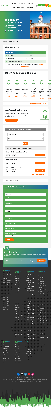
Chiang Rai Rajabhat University (42, 90)
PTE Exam (17, 354)
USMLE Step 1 (17, 358)
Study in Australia (7, 303)
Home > (5, 40)
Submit (9, 239)
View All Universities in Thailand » (38, 103)
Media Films (5, 364)
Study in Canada (6, 301)
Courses (20, 3)
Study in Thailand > (21, 40)
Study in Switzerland (7, 280)
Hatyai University (25, 88)
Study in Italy (6, 286)
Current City (8, 219)
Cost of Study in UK (31, 321)
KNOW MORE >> (11, 120)
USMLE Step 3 (18, 362)
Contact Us (29, 345)
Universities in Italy (19, 298)
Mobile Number (9, 203)
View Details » (9, 95)
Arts (4, 356)
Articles (30, 3)
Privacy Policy (30, 349)
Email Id (7, 197)
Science (4, 354)
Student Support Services (27, 7)
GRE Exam (17, 348)
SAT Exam (17, 350)
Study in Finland (6, 288)
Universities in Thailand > (32, 40)
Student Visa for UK (43, 320)
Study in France (6, 272)
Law (3, 366)
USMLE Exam (17, 356)
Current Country (9, 209)
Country (14, 3)
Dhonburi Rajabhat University (9, 89)
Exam (25, 3)
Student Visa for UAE (43, 337)
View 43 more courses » (38, 174)
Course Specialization (10, 233)
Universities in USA (19, 321)
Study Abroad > (11, 40)
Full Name (7, 192)
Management (6, 346)
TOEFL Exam (17, 352)
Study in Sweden (6, 290)
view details (39, 155)
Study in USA (6, 299)
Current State (8, 214)
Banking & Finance (7, 362)
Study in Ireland (6, 282)
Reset (26, 143)
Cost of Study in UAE (31, 338)
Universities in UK (19, 319)
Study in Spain (6, 284)
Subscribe (41, 260)
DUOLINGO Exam (18, 364)
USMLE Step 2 (18, 360)
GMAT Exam (17, 344)
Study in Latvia (6, 291)
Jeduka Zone (16, 7)
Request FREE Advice (46, 5)
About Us (29, 343)
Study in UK (5, 297)
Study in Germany (7, 274)
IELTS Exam (17, 346)
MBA (4, 344)
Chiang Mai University (33, 89)
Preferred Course (9, 228)
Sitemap (29, 355)
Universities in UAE (19, 334)
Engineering (5, 348)
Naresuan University (17, 88)
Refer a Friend (30, 347)
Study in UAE (5, 309)
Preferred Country (10, 224)
